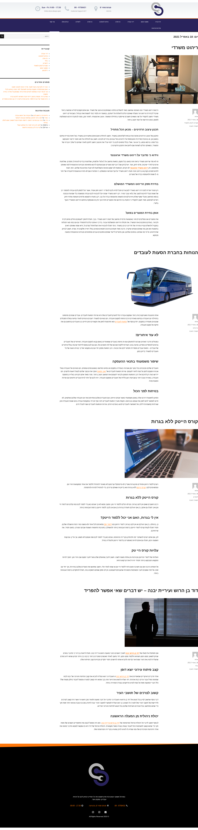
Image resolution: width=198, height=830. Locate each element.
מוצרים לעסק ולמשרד (191, 123)
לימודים (78, 22)
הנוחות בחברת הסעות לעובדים (166, 252)
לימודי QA (108, 524)
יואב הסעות (101, 371)
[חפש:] (27, 36)
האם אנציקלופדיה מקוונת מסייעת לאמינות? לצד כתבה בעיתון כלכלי (26, 89)
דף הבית (158, 22)
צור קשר (52, 22)
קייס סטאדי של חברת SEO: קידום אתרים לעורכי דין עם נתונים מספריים (25, 99)
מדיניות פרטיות (156, 28)
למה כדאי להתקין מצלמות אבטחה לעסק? (28, 118)
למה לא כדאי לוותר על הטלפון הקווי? (28, 125)
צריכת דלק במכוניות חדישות (31, 127)
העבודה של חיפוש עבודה (23, 115)
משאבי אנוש (144, 22)
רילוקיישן (45, 70)
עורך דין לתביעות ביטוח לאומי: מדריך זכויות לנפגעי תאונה (30, 87)
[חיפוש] (2, 36)
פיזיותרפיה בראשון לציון (40, 115)
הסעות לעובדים (121, 322)
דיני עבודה (131, 22)
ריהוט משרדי (185, 47)
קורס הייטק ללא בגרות (174, 421)
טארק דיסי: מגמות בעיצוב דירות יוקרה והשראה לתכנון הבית (29, 96)
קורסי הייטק (141, 487)
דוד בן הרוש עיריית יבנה (110, 723)
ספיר (46, 118)
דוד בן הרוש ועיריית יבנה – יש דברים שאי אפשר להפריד (141, 590)
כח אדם (118, 22)
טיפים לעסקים (103, 22)
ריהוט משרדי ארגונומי (139, 168)
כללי (196, 666)
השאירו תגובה (193, 126)
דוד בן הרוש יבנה (132, 653)
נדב (46, 120)
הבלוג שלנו (65, 22)
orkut (196, 116)
